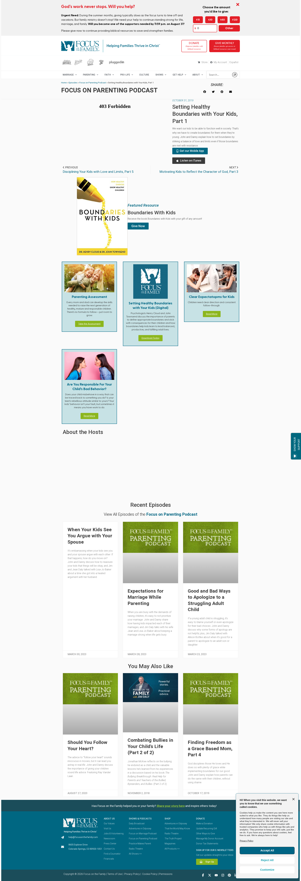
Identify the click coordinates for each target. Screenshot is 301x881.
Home (64, 82)
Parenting (89, 74)
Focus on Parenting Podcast (92, 82)
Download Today (150, 338)
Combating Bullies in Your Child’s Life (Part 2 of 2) (150, 746)
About (196, 74)
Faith (108, 74)
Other (229, 28)
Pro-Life (125, 74)
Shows (159, 74)
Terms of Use (114, 874)
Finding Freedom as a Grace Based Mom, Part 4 (210, 748)
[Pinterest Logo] (229, 875)
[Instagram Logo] (222, 875)
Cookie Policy (149, 874)
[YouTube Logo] (216, 875)
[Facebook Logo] (203, 875)
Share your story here (171, 806)
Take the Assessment (89, 324)
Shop (168, 818)
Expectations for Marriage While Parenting (146, 597)
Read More (211, 314)
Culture (144, 74)
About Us (109, 818)
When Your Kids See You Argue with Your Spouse (90, 536)
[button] (204, 91)
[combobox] (218, 74)
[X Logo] (209, 875)
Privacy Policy (132, 874)
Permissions (165, 874)
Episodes (73, 82)
